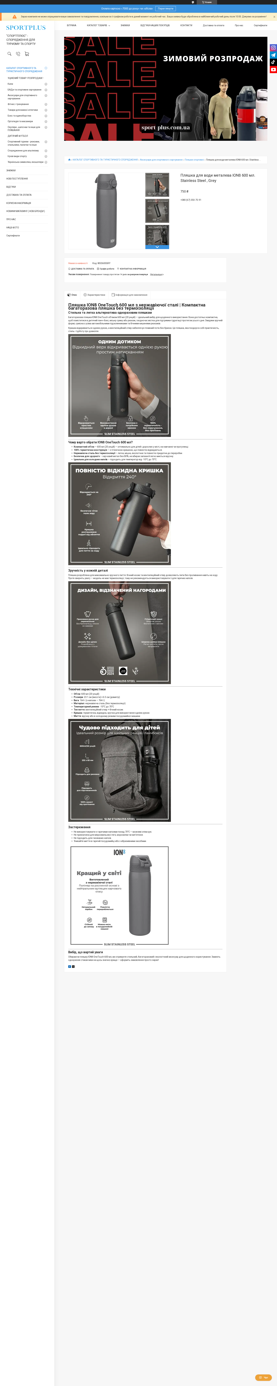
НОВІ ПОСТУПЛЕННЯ (17, 178)
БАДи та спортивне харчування (24, 89)
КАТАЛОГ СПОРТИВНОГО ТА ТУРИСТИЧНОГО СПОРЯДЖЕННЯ (24, 70)
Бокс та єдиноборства (19, 115)
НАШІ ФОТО (12, 227)
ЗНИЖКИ (11, 170)
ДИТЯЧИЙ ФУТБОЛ (18, 136)
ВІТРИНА (71, 25)
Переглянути (165, 8)
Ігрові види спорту (17, 156)
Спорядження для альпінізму (23, 150)
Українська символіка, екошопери (25, 162)
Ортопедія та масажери (20, 121)
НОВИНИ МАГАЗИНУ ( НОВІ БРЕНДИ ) (25, 211)
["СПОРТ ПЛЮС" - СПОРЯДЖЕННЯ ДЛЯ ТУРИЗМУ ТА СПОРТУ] (27, 28)
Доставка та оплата (213, 25)
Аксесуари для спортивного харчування (22, 97)
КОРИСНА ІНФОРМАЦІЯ (18, 203)
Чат (266, 1377)
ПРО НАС (11, 219)
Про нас (239, 25)
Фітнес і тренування (18, 104)
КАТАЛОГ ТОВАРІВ (97, 25)
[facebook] (69, 967)
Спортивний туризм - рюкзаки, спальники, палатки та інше (24, 143)
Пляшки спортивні (194, 160)
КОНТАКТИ (186, 25)
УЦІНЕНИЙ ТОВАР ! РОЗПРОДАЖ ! (25, 78)
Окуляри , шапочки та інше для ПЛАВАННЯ (24, 129)
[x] (73, 967)
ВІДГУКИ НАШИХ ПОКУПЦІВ (155, 25)
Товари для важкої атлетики (23, 110)
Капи (10, 84)
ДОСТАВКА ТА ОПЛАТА (19, 195)
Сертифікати (13, 235)
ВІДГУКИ (11, 187)
